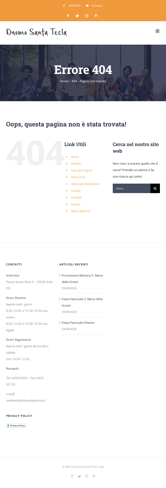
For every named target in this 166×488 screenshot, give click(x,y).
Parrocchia (78, 177)
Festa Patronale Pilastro (78, 323)
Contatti (76, 197)
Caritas (76, 191)
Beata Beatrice (81, 211)
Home (75, 157)
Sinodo (75, 204)
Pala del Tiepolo (82, 170)
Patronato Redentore (85, 184)
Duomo (76, 163)
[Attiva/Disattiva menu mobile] (158, 31)
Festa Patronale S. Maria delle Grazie (82, 302)
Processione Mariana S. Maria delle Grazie (82, 278)
